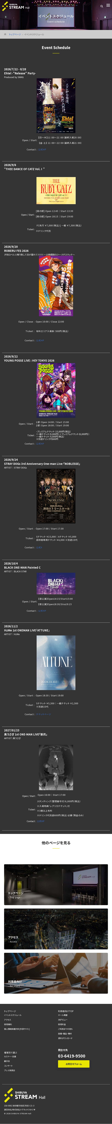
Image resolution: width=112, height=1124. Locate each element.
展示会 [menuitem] (7, 1061)
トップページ (15, 34)
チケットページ (43, 714)
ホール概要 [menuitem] (62, 1015)
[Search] (102, 6)
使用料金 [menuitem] (62, 1024)
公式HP (42, 149)
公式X (39, 547)
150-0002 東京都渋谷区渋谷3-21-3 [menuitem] (19, 1105)
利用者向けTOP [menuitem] (65, 1011)
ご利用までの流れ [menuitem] (65, 1028)
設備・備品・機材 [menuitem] (65, 1033)
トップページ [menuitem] (10, 1011)
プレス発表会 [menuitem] (9, 1070)
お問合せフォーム (74, 1064)
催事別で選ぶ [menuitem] (10, 1052)
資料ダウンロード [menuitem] (65, 1038)
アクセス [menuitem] (7, 1019)
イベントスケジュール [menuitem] (12, 1015)
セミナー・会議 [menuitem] (10, 1056)
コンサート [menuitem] (8, 1065)
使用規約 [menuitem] (8, 1024)
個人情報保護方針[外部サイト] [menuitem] (17, 1028)
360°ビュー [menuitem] (62, 1019)
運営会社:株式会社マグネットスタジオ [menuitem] (19, 1109)
